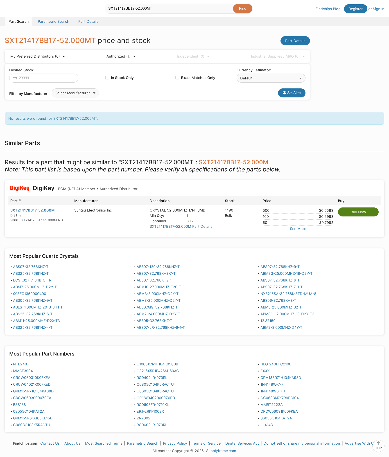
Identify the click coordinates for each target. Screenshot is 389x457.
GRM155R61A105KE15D (33, 418)
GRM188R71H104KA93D (280, 377)
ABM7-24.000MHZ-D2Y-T (158, 314)
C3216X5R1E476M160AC (158, 371)
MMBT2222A (271, 404)
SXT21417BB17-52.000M (32, 210)
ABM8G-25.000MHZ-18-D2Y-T (286, 273)
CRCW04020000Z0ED (156, 398)
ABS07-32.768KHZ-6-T (280, 280)
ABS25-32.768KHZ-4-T (32, 327)
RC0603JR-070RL (152, 425)
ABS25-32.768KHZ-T (31, 273)
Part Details (295, 40)
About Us (72, 443)
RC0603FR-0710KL (153, 404)
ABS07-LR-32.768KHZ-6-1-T (161, 327)
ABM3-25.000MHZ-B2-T (281, 307)
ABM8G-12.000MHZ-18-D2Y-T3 (287, 314)
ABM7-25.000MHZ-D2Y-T (35, 287)
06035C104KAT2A (276, 418)
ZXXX (264, 371)
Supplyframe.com (221, 450)
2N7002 (143, 418)
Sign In (378, 9)
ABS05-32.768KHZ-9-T (32, 300)
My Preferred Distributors (35, 56)
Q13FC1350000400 (29, 293)
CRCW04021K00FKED (32, 384)
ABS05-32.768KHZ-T (154, 320)
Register (356, 9)
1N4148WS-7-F (273, 391)
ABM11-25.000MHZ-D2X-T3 (36, 320)
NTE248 (20, 364)
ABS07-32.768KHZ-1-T (156, 280)
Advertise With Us (360, 443)
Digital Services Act (242, 443)
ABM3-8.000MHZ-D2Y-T (158, 293)
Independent (190, 56)
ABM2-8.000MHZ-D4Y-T (281, 327)
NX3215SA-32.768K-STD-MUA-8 (288, 293)
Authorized (118, 56)
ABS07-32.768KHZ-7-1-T (281, 287)
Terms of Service (206, 443)
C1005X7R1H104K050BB (157, 364)
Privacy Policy (175, 443)
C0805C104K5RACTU (155, 384)
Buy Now (358, 212)
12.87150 (268, 320)
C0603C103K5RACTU (31, 425)
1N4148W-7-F (271, 384)
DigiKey (85, 188)
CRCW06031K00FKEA (279, 411)
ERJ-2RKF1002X (150, 411)
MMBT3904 (23, 371)
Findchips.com (19, 9)
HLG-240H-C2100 (275, 364)
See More (298, 228)
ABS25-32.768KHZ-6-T (32, 314)
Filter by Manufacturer (28, 93)
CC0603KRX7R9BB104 (279, 398)
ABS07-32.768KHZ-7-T (156, 273)
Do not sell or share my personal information (302, 443)
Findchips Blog (328, 9)
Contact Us (50, 443)
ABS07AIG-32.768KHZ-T (157, 307)
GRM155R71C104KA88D (33, 391)
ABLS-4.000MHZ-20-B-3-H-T (38, 307)
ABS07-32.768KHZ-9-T (280, 266)
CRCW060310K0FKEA (31, 377)
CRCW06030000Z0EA (32, 398)
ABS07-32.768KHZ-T (30, 266)
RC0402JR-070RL (152, 377)
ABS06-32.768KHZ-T (278, 300)
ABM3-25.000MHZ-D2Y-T (159, 300)
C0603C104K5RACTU (155, 391)
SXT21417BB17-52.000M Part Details (181, 226)
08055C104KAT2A (29, 411)
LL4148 (266, 425)
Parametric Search (142, 443)
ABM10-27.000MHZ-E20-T (159, 287)
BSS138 (19, 404)
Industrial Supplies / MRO (275, 56)
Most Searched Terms (103, 443)
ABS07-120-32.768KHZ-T (158, 266)
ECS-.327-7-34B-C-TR (32, 280)
